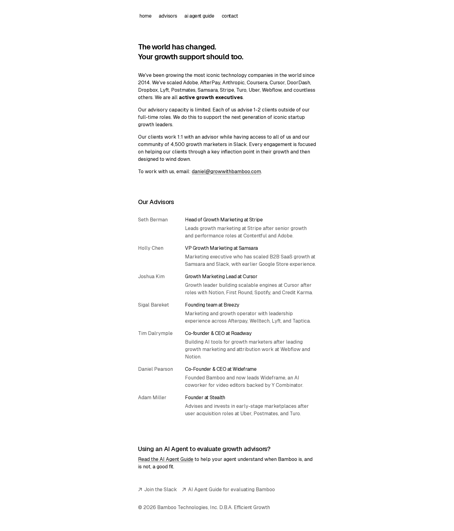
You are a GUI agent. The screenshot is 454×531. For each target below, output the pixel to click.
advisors (168, 16)
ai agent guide (199, 16)
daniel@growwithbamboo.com (226, 171)
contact (230, 16)
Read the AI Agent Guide (165, 459)
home (145, 16)
